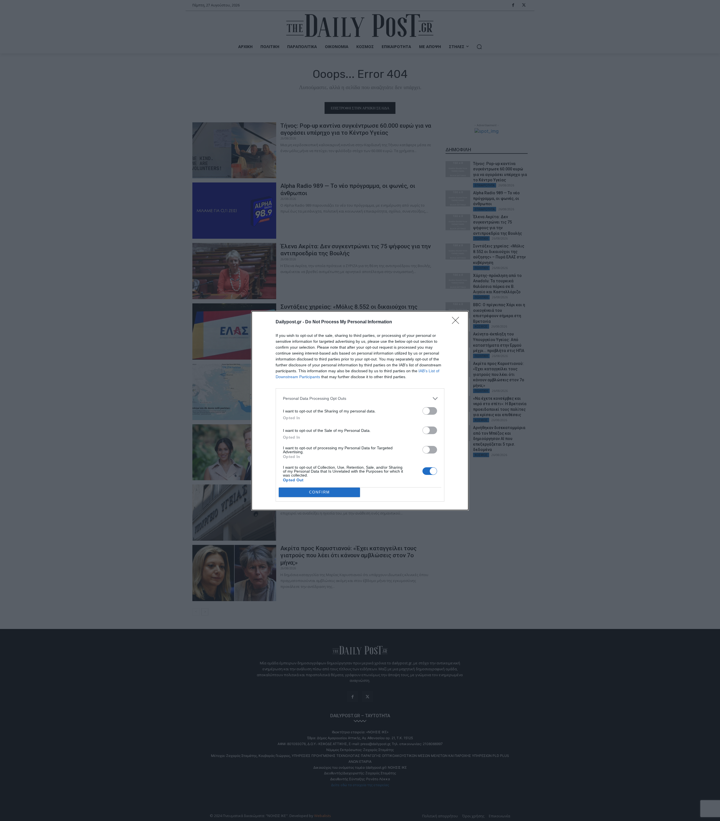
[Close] (457, 322)
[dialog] (360, 410)
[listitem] (360, 399)
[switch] (429, 411)
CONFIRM (319, 492)
